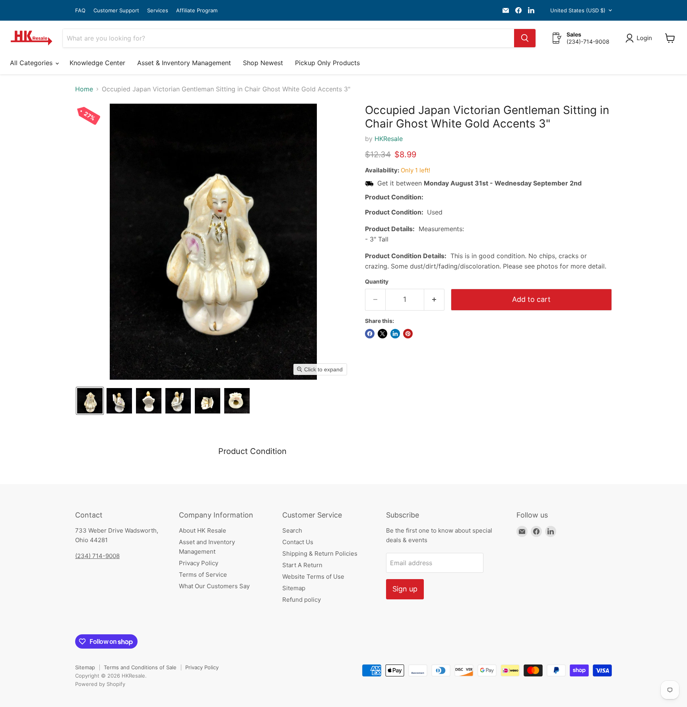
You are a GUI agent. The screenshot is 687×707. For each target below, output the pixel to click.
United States (577, 10)
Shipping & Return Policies (319, 553)
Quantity (376, 281)
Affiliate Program (196, 11)
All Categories (32, 63)
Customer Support (116, 11)
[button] (640, 38)
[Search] (525, 38)
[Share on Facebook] (370, 333)
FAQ (80, 11)
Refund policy (301, 599)
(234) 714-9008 (97, 556)
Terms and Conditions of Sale (140, 667)
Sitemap (293, 588)
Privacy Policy (198, 563)
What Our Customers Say (214, 586)
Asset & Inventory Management (184, 63)
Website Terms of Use (313, 576)
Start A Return (302, 565)
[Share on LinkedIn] (395, 333)
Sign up (404, 589)
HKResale (389, 139)
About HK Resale (202, 530)
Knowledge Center (97, 63)
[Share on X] (382, 333)
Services (157, 11)
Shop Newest (263, 63)
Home (84, 89)
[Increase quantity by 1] (434, 300)
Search (292, 530)
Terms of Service (203, 574)
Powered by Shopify (100, 684)
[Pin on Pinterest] (408, 333)
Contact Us (297, 542)
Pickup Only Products (327, 63)
